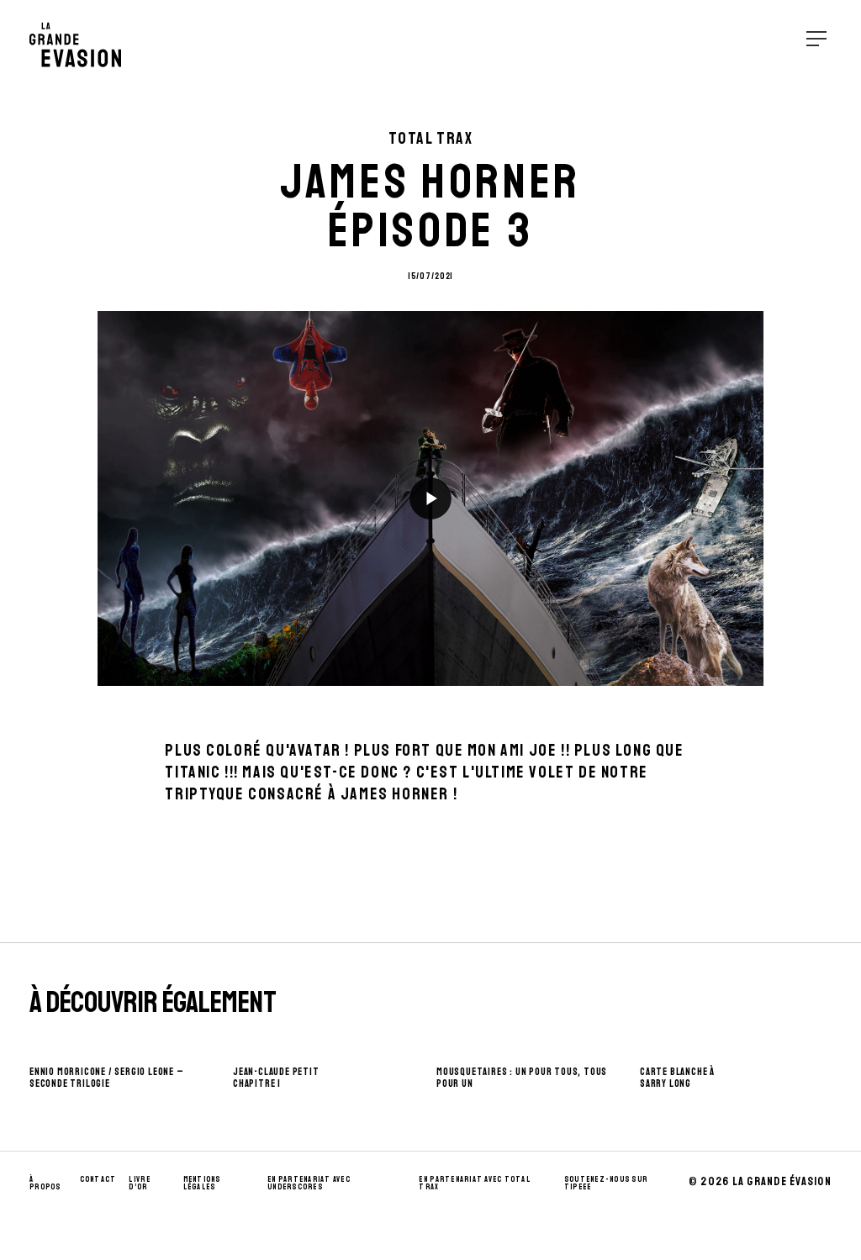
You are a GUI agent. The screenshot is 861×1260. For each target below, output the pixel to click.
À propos (45, 1183)
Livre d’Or (139, 1183)
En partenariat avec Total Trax (475, 1183)
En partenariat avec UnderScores (309, 1183)
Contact (98, 1179)
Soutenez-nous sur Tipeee (605, 1183)
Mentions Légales (202, 1183)
